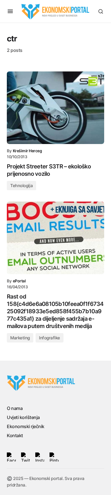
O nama (14, 408)
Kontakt (15, 435)
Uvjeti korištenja (23, 417)
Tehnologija (21, 185)
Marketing (20, 337)
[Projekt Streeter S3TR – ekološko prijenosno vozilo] (55, 107)
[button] (10, 11)
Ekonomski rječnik (25, 426)
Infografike (49, 337)
